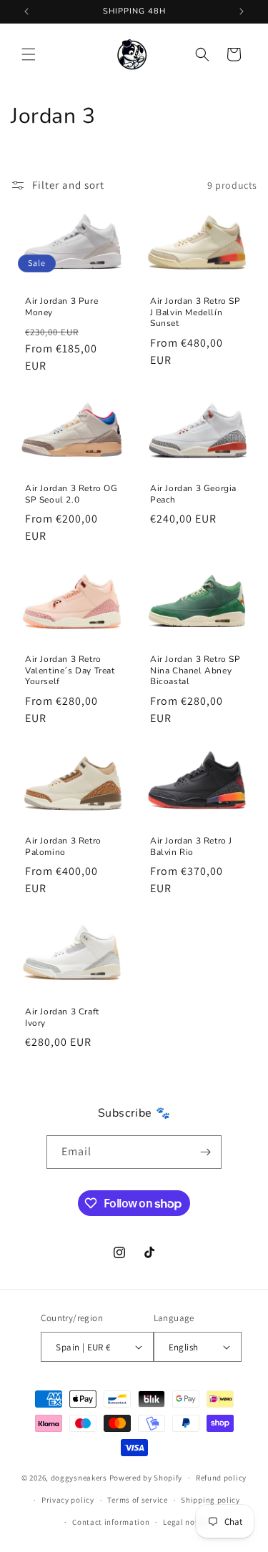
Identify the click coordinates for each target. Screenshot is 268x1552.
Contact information (110, 1522)
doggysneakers (79, 1478)
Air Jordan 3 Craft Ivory (62, 1018)
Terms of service (137, 1500)
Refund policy (221, 1478)
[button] (28, 54)
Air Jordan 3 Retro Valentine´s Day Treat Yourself (70, 670)
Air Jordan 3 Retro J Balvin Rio (191, 847)
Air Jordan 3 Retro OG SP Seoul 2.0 (71, 495)
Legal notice (186, 1522)
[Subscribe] (205, 1152)
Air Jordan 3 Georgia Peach (193, 495)
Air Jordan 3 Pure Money (61, 307)
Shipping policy (210, 1500)
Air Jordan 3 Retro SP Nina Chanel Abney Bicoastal (195, 670)
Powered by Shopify (146, 1478)
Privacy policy (67, 1500)
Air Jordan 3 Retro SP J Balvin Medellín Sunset (195, 312)
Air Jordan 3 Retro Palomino (63, 847)
